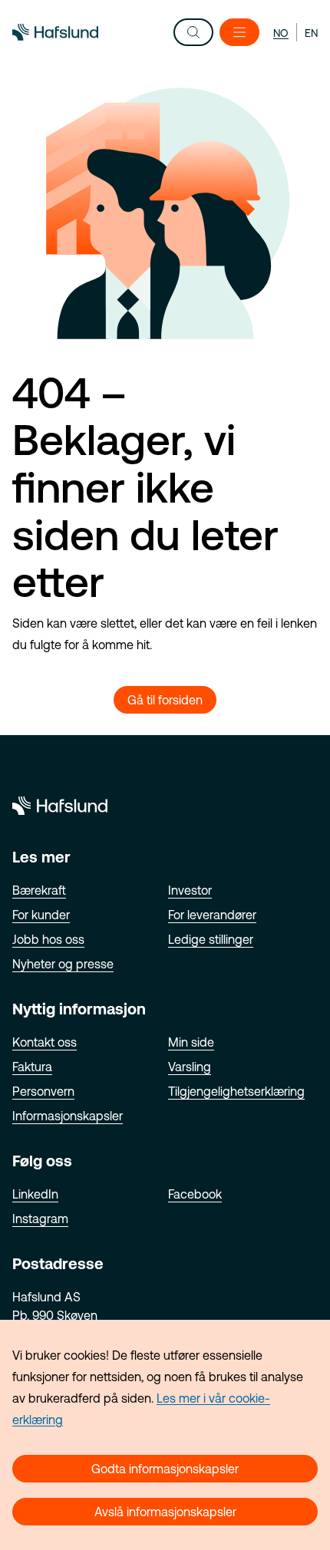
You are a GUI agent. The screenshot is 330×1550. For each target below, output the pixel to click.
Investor (190, 890)
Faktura (32, 1066)
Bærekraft (39, 890)
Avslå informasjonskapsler (165, 1512)
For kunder (41, 915)
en (311, 33)
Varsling (189, 1066)
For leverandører (212, 915)
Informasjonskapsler (67, 1116)
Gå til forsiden (165, 700)
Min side (191, 1042)
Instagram (40, 1218)
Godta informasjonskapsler (165, 1469)
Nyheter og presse (63, 964)
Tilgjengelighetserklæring (236, 1091)
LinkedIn (35, 1194)
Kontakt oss (44, 1042)
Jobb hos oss (48, 939)
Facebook (195, 1194)
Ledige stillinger (210, 939)
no (281, 33)
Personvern (43, 1091)
